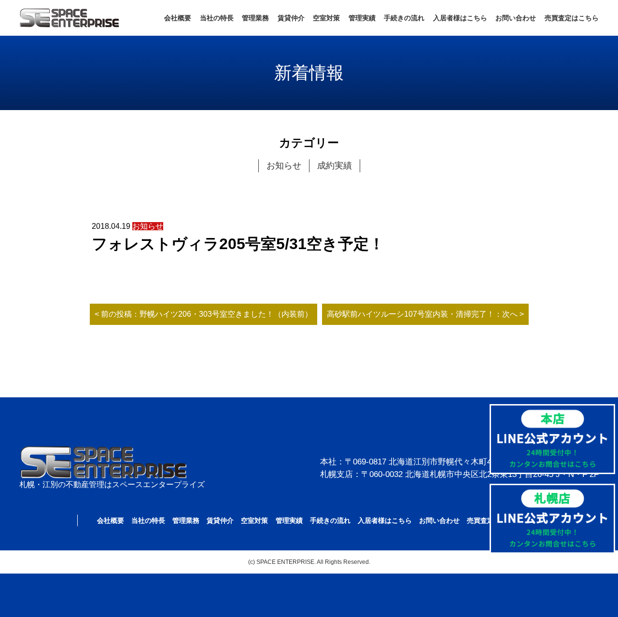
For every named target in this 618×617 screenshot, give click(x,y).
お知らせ (284, 165)
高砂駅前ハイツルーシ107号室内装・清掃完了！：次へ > (425, 314)
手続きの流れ (404, 18)
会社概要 (177, 18)
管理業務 (255, 18)
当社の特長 (217, 18)
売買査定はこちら (572, 18)
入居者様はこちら (460, 18)
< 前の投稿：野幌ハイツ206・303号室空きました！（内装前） (203, 314)
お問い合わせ (515, 18)
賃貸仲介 (291, 18)
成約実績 (334, 165)
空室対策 (326, 18)
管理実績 (362, 18)
